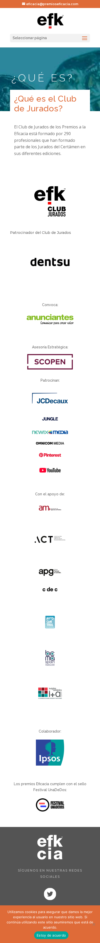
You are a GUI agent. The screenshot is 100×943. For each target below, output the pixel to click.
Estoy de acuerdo (51, 935)
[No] (93, 924)
